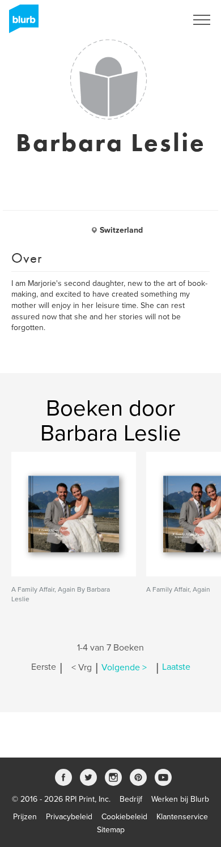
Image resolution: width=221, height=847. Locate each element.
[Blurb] (20, 22)
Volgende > (124, 667)
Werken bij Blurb (180, 799)
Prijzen (25, 817)
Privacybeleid (69, 817)
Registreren (152, 19)
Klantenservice (182, 817)
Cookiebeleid (124, 817)
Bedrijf (131, 799)
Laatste (176, 667)
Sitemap (111, 830)
